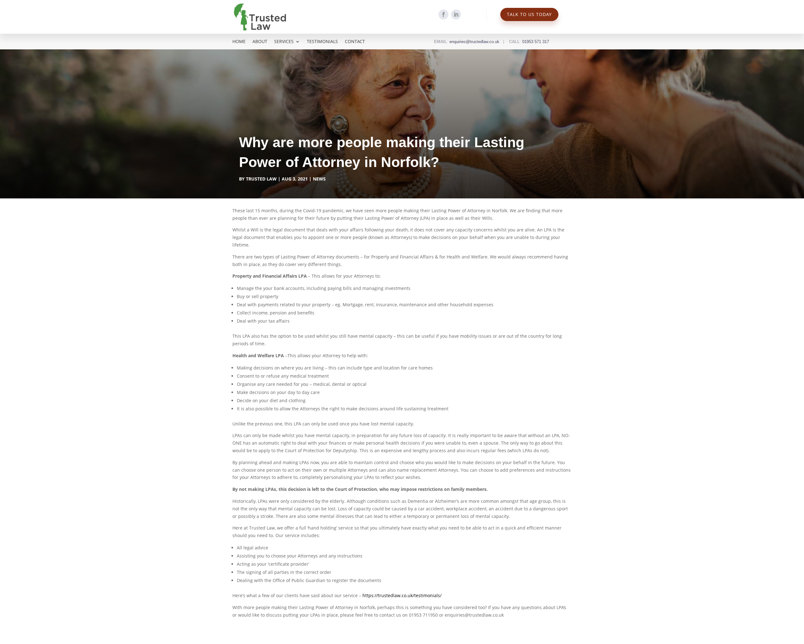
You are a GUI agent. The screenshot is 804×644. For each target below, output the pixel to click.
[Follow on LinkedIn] (456, 14)
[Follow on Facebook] (443, 14)
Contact (355, 41)
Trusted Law (261, 179)
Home (239, 41)
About (260, 41)
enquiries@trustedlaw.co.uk (474, 41)
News (319, 179)
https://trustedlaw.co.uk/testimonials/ (402, 595)
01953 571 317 (535, 41)
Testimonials (322, 41)
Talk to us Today (529, 14)
